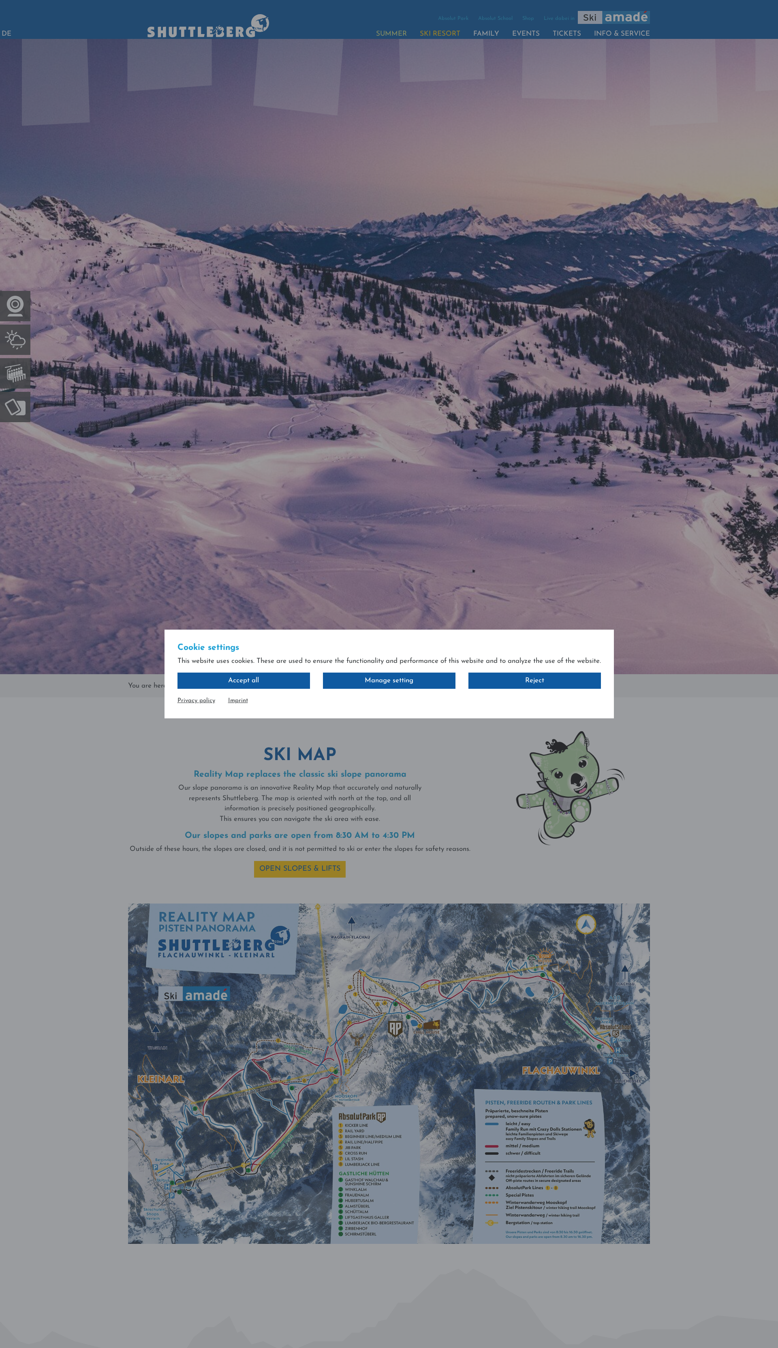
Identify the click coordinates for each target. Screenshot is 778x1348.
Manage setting (389, 680)
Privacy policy (196, 701)
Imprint (238, 701)
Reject (534, 680)
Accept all (243, 680)
